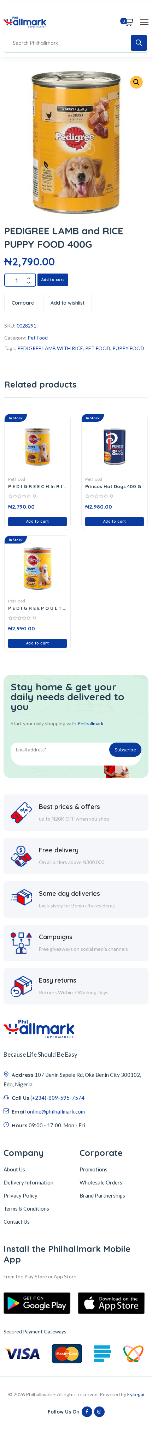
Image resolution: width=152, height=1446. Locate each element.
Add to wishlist (67, 303)
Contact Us (17, 1221)
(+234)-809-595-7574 (57, 1097)
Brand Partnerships (102, 1195)
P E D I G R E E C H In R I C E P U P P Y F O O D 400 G (37, 486)
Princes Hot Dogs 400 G (113, 486)
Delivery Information (28, 1182)
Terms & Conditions (26, 1208)
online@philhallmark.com (56, 1111)
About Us (14, 1169)
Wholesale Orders (101, 1182)
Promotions (93, 1169)
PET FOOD (97, 348)
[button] (136, 82)
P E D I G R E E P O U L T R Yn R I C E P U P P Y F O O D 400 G (37, 608)
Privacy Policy (20, 1195)
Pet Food (38, 338)
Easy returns (57, 980)
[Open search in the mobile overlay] (76, 43)
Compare (23, 303)
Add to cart (52, 279)
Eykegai (135, 1394)
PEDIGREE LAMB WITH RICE (50, 348)
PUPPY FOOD (128, 348)
